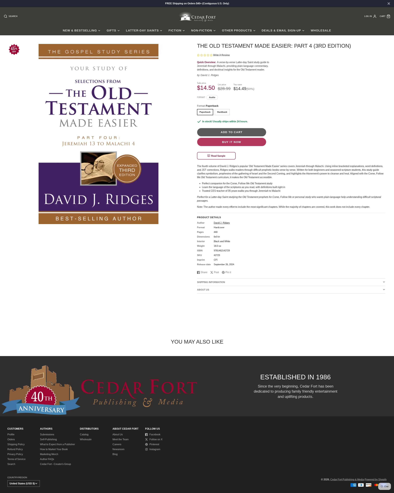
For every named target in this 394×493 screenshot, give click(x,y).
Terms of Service (16, 459)
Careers (117, 444)
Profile (10, 434)
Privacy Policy (15, 454)
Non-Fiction (201, 30)
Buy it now (231, 142)
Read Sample (218, 156)
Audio (212, 97)
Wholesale (321, 30)
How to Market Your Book (54, 449)
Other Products (237, 30)
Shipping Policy (16, 444)
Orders (11, 439)
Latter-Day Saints (142, 30)
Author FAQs (47, 459)
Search (11, 464)
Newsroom (118, 449)
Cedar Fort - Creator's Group (55, 464)
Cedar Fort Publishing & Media (347, 479)
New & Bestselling (80, 30)
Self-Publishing (48, 439)
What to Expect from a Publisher (57, 444)
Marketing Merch (49, 454)
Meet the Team (121, 439)
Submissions (47, 434)
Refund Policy (15, 449)
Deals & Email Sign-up (281, 30)
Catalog (84, 434)
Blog (115, 454)
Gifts (111, 30)
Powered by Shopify (376, 479)
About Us (118, 434)
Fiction (175, 30)
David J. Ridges (210, 75)
